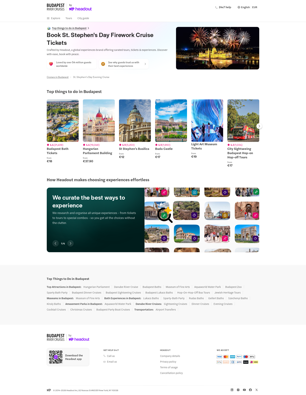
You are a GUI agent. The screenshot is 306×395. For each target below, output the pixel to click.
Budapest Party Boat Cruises (113, 309)
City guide (83, 18)
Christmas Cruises (81, 309)
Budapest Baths (152, 287)
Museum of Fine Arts (178, 287)
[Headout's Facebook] (250, 389)
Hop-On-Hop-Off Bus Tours (193, 292)
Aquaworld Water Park (207, 287)
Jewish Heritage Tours (227, 292)
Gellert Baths (216, 298)
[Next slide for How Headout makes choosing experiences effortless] (70, 243)
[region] (153, 133)
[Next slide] (259, 126)
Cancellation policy (171, 373)
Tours (69, 18)
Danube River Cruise (126, 287)
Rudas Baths (196, 298)
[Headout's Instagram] (238, 389)
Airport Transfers (166, 309)
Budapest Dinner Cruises (86, 292)
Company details (170, 356)
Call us (111, 356)
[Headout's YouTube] (244, 389)
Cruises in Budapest (58, 76)
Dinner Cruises (200, 304)
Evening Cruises (223, 304)
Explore (55, 18)
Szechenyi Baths (238, 298)
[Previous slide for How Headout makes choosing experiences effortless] (55, 243)
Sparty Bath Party (57, 292)
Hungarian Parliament (96, 287)
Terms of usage (169, 367)
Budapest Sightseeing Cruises (123, 292)
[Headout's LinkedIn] (232, 389)
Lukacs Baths (151, 298)
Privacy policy (168, 361)
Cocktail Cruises (56, 309)
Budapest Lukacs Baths (159, 292)
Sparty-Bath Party (174, 298)
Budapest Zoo (233, 287)
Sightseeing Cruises (175, 304)
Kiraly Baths (54, 304)
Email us (112, 361)
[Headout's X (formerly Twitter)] (256, 389)
